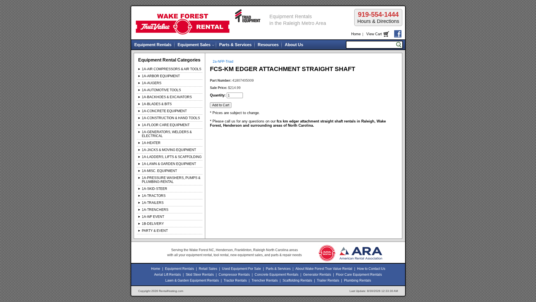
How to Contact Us (371, 269)
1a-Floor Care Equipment (166, 125)
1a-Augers (151, 83)
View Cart (374, 34)
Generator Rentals (317, 275)
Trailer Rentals (328, 280)
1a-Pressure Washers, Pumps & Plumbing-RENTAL (171, 180)
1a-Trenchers (155, 210)
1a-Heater (151, 143)
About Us (294, 44)
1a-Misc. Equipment (159, 171)
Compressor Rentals (234, 275)
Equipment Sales (194, 44)
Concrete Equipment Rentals (276, 275)
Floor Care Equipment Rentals (359, 275)
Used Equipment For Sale (241, 269)
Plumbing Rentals (357, 280)
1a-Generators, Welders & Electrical (167, 134)
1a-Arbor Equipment (161, 76)
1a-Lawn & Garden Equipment (169, 164)
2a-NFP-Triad (223, 61)
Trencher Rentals (265, 280)
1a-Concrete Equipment (164, 111)
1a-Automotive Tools (161, 90)
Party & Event (155, 231)
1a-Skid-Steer (154, 189)
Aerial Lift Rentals (167, 275)
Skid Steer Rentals (200, 275)
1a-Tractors (154, 196)
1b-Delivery (153, 224)
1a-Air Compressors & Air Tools (171, 69)
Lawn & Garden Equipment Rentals (192, 280)
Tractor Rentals (235, 280)
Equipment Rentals (152, 44)
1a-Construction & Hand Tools (171, 118)
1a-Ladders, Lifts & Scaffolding (172, 157)
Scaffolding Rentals (297, 280)
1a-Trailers (153, 203)
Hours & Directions (378, 17)
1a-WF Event (153, 217)
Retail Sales (208, 269)
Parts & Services (235, 44)
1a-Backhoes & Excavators (167, 97)
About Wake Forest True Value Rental (323, 269)
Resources (268, 44)
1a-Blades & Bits (157, 104)
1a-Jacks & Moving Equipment (169, 150)
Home (356, 34)
